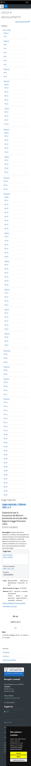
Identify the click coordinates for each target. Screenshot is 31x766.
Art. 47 (6, 272)
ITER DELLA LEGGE (10, 606)
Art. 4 (5, 52)
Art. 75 (6, 414)
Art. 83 (6, 446)
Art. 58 (6, 325)
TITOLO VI (7, 178)
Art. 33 (6, 208)
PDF (9, 569)
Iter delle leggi (6, 652)
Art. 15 (6, 112)
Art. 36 (6, 220)
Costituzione (6, 656)
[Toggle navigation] (29, 6)
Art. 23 (6, 152)
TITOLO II (6, 41)
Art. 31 (6, 200)
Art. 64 (6, 358)
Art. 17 (6, 120)
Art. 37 (6, 224)
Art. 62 (6, 345)
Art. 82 (6, 442)
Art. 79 (6, 430)
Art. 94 (6, 491)
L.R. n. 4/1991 (7, 30)
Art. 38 (6, 228)
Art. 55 (6, 313)
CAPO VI (6, 334)
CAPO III (6, 261)
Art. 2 (5, 44)
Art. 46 (6, 268)
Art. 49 (6, 281)
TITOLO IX (6, 367)
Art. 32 (6, 204)
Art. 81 (6, 438)
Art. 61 (6, 341)
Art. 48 (6, 276)
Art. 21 (6, 144)
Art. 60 (6, 337)
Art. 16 (6, 116)
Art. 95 (6, 495)
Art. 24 (6, 160)
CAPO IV (6, 289)
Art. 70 (6, 390)
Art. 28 (6, 181)
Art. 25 (6, 164)
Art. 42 (6, 248)
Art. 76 (6, 418)
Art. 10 (6, 87)
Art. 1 (5, 36)
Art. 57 (6, 321)
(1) (16, 628)
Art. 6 (5, 60)
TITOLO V (6, 130)
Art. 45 (6, 264)
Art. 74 (6, 410)
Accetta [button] (18, 753)
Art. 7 (5, 64)
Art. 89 (6, 470)
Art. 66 (6, 370)
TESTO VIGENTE (7, 555)
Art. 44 (6, 256)
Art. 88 (6, 466)
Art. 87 (6, 462)
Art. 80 (6, 434)
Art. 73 (6, 406)
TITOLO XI (6, 399)
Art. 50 (6, 285)
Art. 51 (6, 293)
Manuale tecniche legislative (9, 660)
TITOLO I (6, 33)
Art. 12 (6, 96)
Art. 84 (6, 450)
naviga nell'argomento (21, 22)
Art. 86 (6, 458)
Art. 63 (6, 354)
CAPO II (6, 109)
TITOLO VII (7, 194)
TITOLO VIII (7, 351)
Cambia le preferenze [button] (19, 760)
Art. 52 (6, 297)
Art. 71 (6, 394)
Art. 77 (6, 422)
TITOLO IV (7, 81)
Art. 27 (6, 172)
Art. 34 (6, 212)
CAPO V (6, 310)
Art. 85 (6, 454)
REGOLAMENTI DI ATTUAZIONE (14, 603)
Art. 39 (6, 236)
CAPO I (6, 84)
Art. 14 (6, 104)
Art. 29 (6, 185)
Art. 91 (6, 478)
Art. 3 (5, 48)
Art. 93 (6, 487)
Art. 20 (6, 140)
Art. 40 (6, 240)
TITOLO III (6, 69)
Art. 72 (6, 402)
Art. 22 (6, 148)
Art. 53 (6, 301)
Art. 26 (6, 168)
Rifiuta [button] (18, 756)
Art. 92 (6, 482)
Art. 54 (6, 305)
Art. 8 (5, 72)
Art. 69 (6, 386)
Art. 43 (6, 252)
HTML (4, 569)
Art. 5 (5, 56)
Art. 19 (6, 136)
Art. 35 (6, 216)
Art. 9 (5, 76)
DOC (12, 569)
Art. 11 (6, 91)
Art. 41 (6, 244)
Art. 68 (6, 382)
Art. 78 (6, 426)
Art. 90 (6, 474)
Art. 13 (6, 100)
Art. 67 (6, 374)
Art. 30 (6, 189)
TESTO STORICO (8, 557)
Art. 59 (6, 329)
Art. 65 (6, 362)
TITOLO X (6, 379)
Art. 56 (6, 317)
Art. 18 (6, 124)
